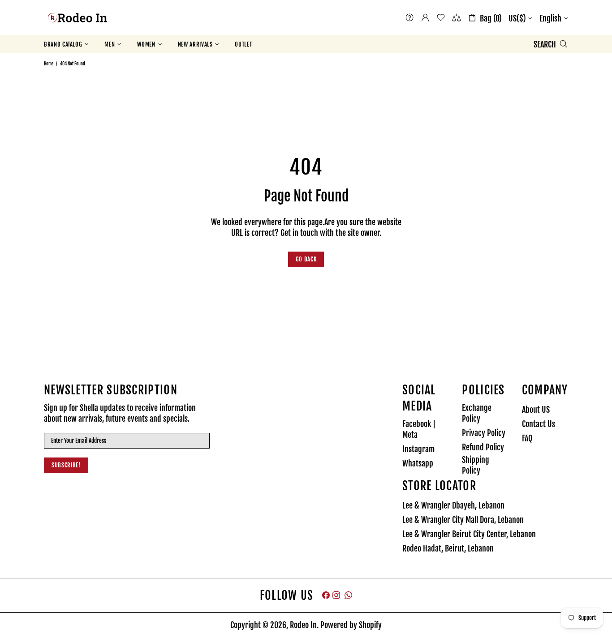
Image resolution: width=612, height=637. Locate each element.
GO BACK (306, 259)
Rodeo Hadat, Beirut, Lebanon (448, 548)
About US (536, 410)
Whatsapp (417, 463)
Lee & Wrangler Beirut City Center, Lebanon (469, 534)
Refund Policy (483, 447)
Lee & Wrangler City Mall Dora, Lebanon (463, 520)
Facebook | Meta (418, 429)
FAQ (527, 438)
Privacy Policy (483, 433)
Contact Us (538, 424)
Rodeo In (77, 17)
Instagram (418, 449)
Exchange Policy (476, 413)
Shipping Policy (475, 465)
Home (48, 63)
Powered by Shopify (351, 625)
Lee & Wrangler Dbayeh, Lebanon (453, 505)
